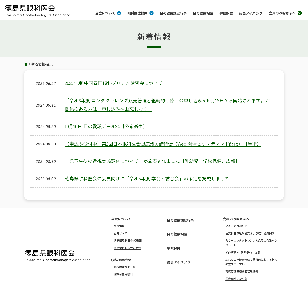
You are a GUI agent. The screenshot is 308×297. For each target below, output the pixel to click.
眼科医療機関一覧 (125, 267)
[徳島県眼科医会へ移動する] (26, 63)
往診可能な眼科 (123, 274)
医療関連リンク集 (236, 279)
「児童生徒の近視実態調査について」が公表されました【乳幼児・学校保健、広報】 (152, 160)
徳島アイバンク (251, 13)
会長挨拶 (119, 226)
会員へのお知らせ (236, 226)
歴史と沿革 (120, 233)
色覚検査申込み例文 (249, 233)
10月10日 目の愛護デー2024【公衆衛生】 (106, 126)
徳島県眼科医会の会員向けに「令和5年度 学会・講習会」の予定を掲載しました (147, 178)
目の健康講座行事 (173, 13)
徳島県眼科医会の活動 (127, 248)
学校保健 (226, 13)
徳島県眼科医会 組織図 (128, 240)
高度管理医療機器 (241, 271)
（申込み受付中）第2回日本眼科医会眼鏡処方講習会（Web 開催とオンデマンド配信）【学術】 (163, 143)
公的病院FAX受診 (242, 252)
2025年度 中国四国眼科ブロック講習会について (113, 82)
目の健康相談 (203, 13)
